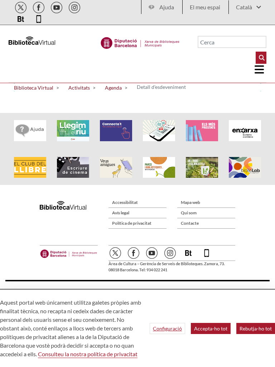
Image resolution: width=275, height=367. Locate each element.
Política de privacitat (131, 223)
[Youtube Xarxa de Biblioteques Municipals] (57, 6)
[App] (38, 18)
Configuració (167, 328)
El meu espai (205, 7)
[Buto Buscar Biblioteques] (261, 58)
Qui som (189, 212)
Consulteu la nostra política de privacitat (88, 354)
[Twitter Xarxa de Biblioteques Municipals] (21, 6)
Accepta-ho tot (210, 328)
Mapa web (190, 202)
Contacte (190, 223)
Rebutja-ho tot (256, 328)
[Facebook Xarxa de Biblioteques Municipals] (39, 6)
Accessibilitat (125, 202)
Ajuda (166, 7)
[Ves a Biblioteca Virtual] (140, 41)
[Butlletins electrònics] (21, 18)
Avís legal (120, 212)
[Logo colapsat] (259, 69)
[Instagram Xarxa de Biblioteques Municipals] (74, 6)
